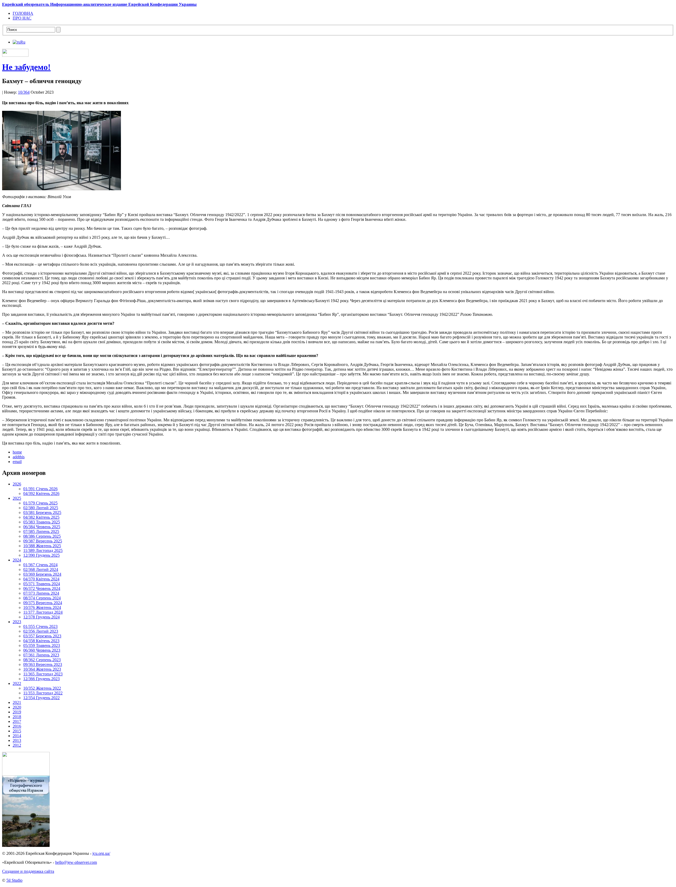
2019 (17, 712)
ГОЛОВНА (23, 13)
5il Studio (14, 880)
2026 (17, 484)
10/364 (24, 92)
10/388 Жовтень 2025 (42, 545)
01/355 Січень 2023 (40, 626)
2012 (17, 745)
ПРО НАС (22, 18)
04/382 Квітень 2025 (41, 517)
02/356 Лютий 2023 (40, 631)
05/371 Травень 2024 (41, 583)
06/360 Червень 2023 (41, 650)
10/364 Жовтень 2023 (42, 669)
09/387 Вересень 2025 (42, 541)
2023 (17, 621)
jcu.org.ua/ (101, 853)
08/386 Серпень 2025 (42, 536)
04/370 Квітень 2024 (41, 579)
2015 (17, 731)
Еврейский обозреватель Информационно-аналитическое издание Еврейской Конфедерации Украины (99, 4)
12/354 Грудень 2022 (41, 697)
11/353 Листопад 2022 (43, 693)
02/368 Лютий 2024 (40, 569)
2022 (17, 683)
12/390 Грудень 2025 (41, 555)
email (17, 461)
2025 (17, 498)
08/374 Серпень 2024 (42, 598)
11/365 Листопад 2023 (43, 674)
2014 (17, 735)
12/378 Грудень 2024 (41, 617)
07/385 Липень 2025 (41, 531)
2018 (17, 716)
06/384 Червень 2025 (41, 526)
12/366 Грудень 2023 (41, 678)
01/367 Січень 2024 (40, 564)
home (17, 452)
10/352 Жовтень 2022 (42, 688)
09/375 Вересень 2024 (42, 602)
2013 (17, 740)
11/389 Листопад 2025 (43, 550)
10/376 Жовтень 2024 (42, 607)
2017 (17, 721)
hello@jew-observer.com (76, 862)
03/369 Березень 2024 (42, 574)
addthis (19, 457)
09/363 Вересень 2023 (42, 664)
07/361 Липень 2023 (41, 655)
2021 (17, 702)
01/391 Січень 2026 (40, 489)
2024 (17, 560)
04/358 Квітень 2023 (41, 640)
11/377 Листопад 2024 (43, 612)
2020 (17, 707)
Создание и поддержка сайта (28, 871)
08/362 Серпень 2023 (42, 659)
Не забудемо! (26, 67)
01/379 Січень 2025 (40, 503)
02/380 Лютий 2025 (40, 508)
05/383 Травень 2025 (41, 522)
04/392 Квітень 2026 (41, 493)
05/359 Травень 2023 (41, 645)
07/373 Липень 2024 (41, 593)
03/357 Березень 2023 (42, 636)
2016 (17, 726)
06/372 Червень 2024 (41, 588)
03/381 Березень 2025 (42, 512)
